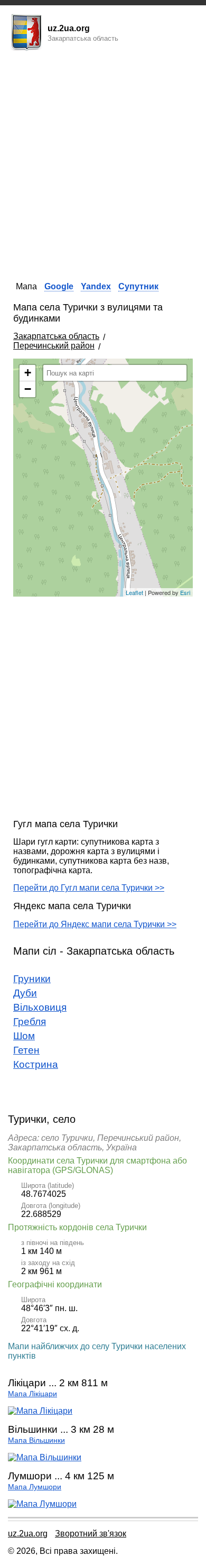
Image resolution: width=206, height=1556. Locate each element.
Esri (185, 592)
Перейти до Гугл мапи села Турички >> (88, 887)
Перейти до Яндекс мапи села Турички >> (94, 924)
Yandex (96, 286)
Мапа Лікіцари (32, 1394)
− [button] (27, 389)
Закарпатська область (56, 336)
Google (58, 286)
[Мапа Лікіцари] (40, 1410)
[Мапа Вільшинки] (44, 1457)
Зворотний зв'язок (90, 1533)
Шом (24, 1035)
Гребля (29, 1021)
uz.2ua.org (28, 1533)
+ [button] (27, 372)
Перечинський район (54, 345)
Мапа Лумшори (34, 1487)
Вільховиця (40, 1007)
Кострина (35, 1064)
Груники (32, 978)
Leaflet (134, 592)
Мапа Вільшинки (36, 1440)
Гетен (26, 1050)
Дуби (25, 993)
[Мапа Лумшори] (42, 1503)
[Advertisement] (103, 163)
